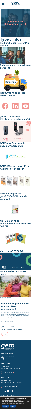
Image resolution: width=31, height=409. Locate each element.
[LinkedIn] (5, 391)
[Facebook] (1, 391)
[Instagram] (12, 391)
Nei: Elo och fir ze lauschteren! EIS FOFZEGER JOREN (15, 224)
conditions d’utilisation (16, 329)
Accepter (5, 406)
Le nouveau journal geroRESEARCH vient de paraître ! (13, 196)
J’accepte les (13, 329)
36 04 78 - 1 (8, 372)
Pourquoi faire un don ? (10, 386)
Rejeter (12, 406)
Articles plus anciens (5, 297)
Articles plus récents (5, 299)
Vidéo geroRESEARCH (12, 251)
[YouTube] (8, 391)
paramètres (21, 403)
